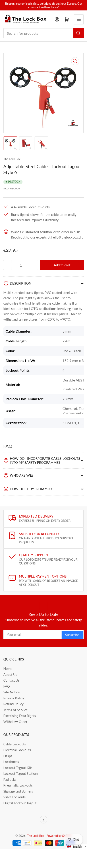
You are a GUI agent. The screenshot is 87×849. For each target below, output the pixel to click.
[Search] (78, 33)
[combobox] (43, 33)
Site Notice (11, 692)
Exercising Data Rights (19, 716)
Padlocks (10, 779)
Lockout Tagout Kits (18, 768)
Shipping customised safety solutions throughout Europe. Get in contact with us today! (43, 5)
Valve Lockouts (14, 797)
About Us (10, 674)
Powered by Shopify (59, 835)
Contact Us (11, 680)
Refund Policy (13, 704)
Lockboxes (11, 762)
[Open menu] (79, 19)
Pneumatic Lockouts (18, 785)
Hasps (7, 756)
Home (7, 668)
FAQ (6, 686)
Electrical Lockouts (17, 750)
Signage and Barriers (18, 791)
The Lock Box (11, 159)
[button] (76, 846)
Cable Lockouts (14, 744)
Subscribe (72, 635)
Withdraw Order (15, 722)
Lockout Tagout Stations (21, 773)
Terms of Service (15, 710)
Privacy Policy (13, 698)
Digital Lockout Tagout (19, 803)
